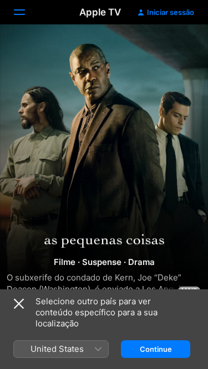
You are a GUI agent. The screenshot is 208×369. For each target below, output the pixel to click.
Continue (156, 349)
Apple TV (100, 12)
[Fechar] (19, 304)
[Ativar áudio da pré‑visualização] (178, 46)
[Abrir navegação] (26, 12)
